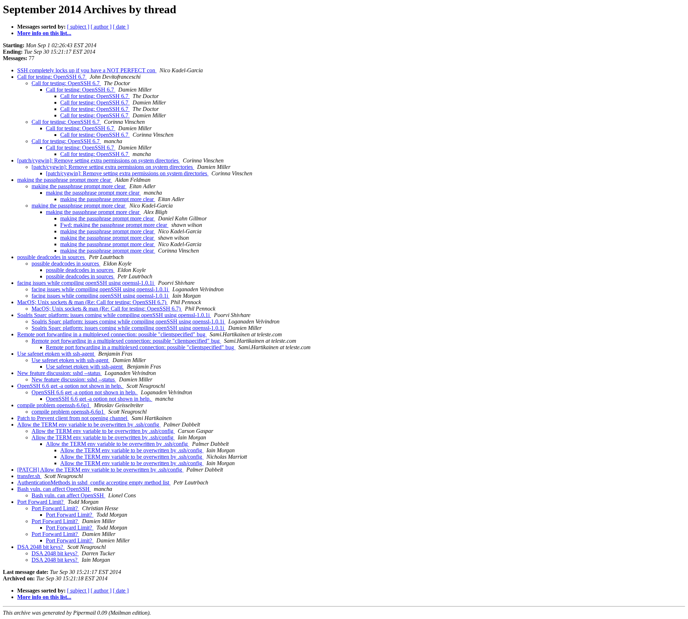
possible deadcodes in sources (51, 257)
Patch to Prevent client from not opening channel (73, 418)
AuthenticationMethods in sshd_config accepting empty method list (94, 482)
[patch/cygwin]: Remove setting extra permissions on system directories (98, 160)
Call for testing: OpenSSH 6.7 (52, 77)
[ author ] (101, 27)
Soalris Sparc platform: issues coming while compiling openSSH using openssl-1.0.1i (114, 315)
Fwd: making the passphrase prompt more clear (114, 225)
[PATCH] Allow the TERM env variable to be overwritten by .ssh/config (100, 470)
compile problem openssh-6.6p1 (54, 405)
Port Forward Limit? (41, 502)
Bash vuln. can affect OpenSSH (54, 489)
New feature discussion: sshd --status (59, 373)
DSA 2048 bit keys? (40, 547)
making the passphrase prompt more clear (64, 180)
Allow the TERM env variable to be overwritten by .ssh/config (89, 424)
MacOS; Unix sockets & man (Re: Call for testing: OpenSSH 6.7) (92, 302)
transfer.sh (29, 476)
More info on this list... (44, 33)
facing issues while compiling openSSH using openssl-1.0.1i (86, 283)
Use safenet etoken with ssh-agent (56, 354)
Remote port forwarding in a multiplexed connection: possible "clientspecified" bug (112, 334)
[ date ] (121, 27)
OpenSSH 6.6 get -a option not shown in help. (70, 386)
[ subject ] (78, 27)
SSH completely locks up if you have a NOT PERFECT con (87, 70)
